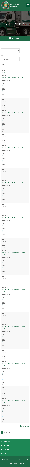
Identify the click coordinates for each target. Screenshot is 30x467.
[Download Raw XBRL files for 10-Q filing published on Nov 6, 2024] (2, 268)
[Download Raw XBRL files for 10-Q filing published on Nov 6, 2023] (2, 379)
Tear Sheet (7, 445)
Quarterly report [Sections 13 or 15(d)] (12, 77)
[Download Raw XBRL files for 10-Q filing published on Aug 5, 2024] (2, 305)
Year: (2, 55)
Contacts (6, 449)
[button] (28, 5)
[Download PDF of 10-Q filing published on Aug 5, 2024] (2, 299)
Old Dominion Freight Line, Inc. (12, 459)
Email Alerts (7, 441)
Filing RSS (24, 426)
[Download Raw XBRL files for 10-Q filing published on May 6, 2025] (2, 231)
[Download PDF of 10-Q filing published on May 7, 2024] (2, 336)
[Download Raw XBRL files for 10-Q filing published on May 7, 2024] (2, 342)
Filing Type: (4, 46)
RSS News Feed (8, 454)
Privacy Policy (9, 463)
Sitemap (22, 463)
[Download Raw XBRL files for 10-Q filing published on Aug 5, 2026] (2, 91)
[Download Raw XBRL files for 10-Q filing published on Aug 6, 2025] (2, 196)
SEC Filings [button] (16, 38)
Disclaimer (16, 463)
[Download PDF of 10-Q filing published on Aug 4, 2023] (2, 410)
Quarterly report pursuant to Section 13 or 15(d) (13, 253)
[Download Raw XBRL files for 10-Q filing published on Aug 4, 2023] (2, 416)
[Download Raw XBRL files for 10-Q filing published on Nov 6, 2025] (2, 161)
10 (7, 432)
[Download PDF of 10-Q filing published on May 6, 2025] (2, 225)
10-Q (3, 72)
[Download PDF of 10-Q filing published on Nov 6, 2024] (2, 262)
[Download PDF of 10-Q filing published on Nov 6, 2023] (2, 373)
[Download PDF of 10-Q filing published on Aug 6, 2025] (2, 190)
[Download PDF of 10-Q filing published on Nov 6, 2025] (2, 155)
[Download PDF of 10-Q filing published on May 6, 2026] (2, 120)
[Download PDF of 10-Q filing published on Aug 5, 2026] (2, 85)
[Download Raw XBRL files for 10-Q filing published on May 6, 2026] (2, 126)
